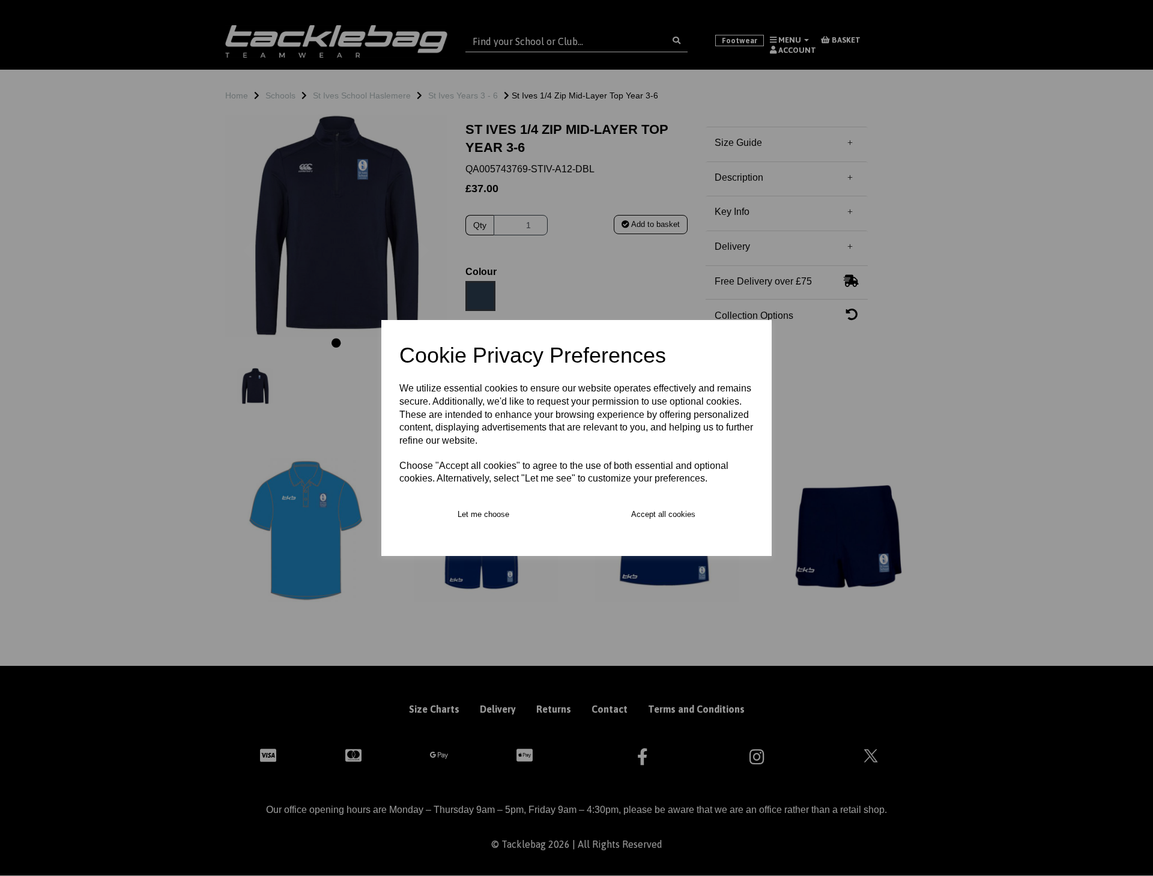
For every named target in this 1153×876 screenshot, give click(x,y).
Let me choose (483, 514)
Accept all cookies (663, 514)
